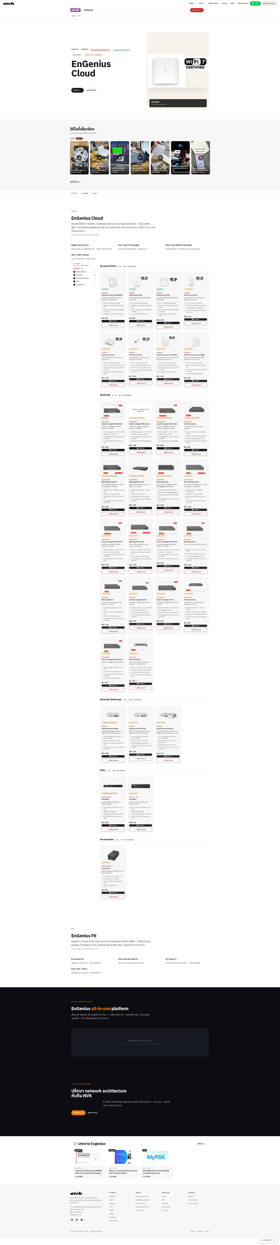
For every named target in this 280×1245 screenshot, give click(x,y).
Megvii (111, 1210)
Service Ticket (140, 1203)
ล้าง (82, 268)
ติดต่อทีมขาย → (78, 1112)
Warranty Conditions (142, 1207)
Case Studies (166, 1207)
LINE (257, 3)
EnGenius (88, 10)
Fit (79, 16)
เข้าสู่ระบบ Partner (269, 3)
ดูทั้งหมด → (201, 1144)
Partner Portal (243, 3)
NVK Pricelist (213, 3)
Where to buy (92, 1112)
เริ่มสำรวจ (77, 90)
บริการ (201, 3)
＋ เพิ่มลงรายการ (113, 325)
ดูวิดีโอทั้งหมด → (75, 182)
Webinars (165, 1203)
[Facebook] (77, 1220)
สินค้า (191, 3)
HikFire (111, 1200)
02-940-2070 (76, 1212)
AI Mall (111, 1214)
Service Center (193, 1203)
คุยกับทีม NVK (91, 90)
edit (7, 1233)
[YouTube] (82, 1220)
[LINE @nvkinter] (72, 1220)
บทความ (224, 3)
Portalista (112, 1217)
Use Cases (165, 1210)
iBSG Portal (139, 1210)
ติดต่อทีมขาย (197, 10)
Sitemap (192, 1231)
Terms (207, 1231)
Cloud (74, 16)
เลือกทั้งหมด (76, 268)
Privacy (200, 1231)
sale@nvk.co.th (76, 1215)
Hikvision (112, 1197)
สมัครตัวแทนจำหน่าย (142, 1197)
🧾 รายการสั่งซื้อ (267, 1240)
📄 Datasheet (113, 321)
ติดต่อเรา (190, 1197)
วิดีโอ (232, 3)
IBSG (111, 1207)
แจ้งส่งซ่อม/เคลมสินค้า (142, 1200)
